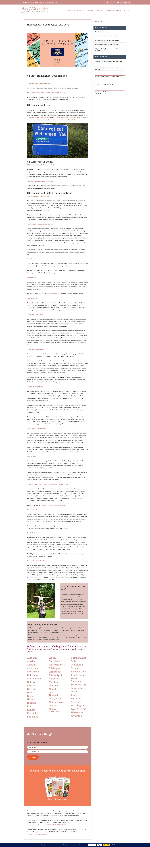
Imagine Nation (31, 456)
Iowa (30, 706)
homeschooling (78, 10)
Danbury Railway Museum (35, 386)
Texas (74, 691)
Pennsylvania (78, 671)
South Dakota (78, 684)
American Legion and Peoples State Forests (40, 224)
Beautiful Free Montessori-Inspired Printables (107, 40)
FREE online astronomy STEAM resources (53, 505)
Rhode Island (78, 674)
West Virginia (78, 708)
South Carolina (76, 680)
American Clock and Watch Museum (38, 196)
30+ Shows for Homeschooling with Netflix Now (111, 61)
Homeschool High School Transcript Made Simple (44, 2)
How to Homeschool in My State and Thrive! (107, 44)
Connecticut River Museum (35, 314)
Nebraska (54, 685)
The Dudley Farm (32, 533)
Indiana (31, 702)
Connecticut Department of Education (38, 117)
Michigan (54, 668)
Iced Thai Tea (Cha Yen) (101, 31)
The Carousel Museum (34, 509)
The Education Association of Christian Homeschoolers (60, 119)
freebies (68, 10)
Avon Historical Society (34, 259)
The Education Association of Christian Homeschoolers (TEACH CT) (47, 92)
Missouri (54, 678)
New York (54, 705)
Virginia (75, 701)
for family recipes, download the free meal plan (57, 770)
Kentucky (32, 713)
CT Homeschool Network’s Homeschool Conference (42, 165)
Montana (54, 682)
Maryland (54, 661)
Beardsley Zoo (31, 277)
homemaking (109, 10)
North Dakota (78, 657)
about (125, 10)
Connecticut (34, 678)
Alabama (32, 657)
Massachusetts (57, 664)
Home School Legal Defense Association (68, 117)
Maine (52, 657)
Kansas (31, 709)
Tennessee (77, 687)
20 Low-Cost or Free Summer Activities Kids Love (108, 36)
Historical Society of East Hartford (37, 428)
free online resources (51, 293)
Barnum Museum (32, 298)
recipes (118, 10)
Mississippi (55, 675)
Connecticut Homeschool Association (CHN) (40, 83)
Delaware (32, 681)
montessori (89, 10)
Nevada (53, 688)
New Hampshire (55, 694)
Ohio (73, 661)
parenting (99, 10)
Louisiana (32, 716)
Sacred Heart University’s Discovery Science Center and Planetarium (47, 484)
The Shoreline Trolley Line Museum (37, 561)
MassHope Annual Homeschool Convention (40, 181)
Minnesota (55, 671)
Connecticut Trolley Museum (35, 349)
